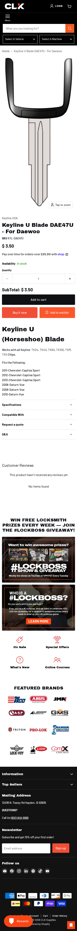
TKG (4, 354)
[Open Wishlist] (71, 925)
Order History (59, 915)
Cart (45, 915)
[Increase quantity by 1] (70, 279)
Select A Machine (52, 39)
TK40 (43, 350)
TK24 (34, 350)
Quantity (7, 270)
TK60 (51, 350)
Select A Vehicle (14, 39)
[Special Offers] (57, 643)
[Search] (69, 28)
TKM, (68, 350)
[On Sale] (20, 643)
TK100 (60, 350)
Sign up (60, 848)
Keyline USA (10, 218)
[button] (56, 6)
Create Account (30, 915)
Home (5, 51)
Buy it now (20, 312)
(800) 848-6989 (19, 817)
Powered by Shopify (38, 924)
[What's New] (20, 663)
